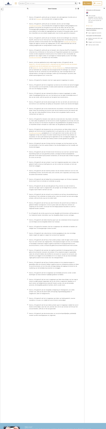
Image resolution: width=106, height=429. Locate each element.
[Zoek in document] (27, 9)
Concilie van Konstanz (35, 25)
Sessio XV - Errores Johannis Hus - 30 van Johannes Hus (49, 68)
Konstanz (38, 19)
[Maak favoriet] (76, 9)
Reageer (89, 3)
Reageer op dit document (94, 42)
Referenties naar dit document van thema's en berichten (94, 29)
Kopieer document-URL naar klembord (95, 39)
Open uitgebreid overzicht (94, 32)
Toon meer (90, 25)
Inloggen (98, 3)
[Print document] (78, 9)
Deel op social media (93, 44)
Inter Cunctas (52, 8)
